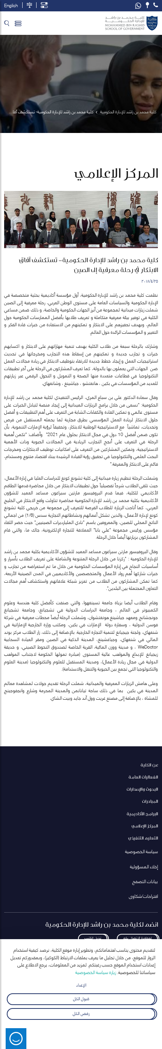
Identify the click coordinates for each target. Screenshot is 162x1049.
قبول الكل (81, 998)
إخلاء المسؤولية (144, 866)
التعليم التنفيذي (143, 838)
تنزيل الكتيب (92, 937)
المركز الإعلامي (144, 825)
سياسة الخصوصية (141, 851)
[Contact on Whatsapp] (138, 5)
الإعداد (81, 984)
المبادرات (150, 801)
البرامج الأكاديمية (142, 813)
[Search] (6, 23)
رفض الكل (81, 1013)
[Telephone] (155, 5)
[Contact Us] (147, 5)
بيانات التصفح (145, 881)
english (11, 5)
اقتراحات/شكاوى (143, 895)
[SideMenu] (18, 23)
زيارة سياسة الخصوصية (95, 972)
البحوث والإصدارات (142, 789)
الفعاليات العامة (143, 777)
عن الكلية (149, 764)
